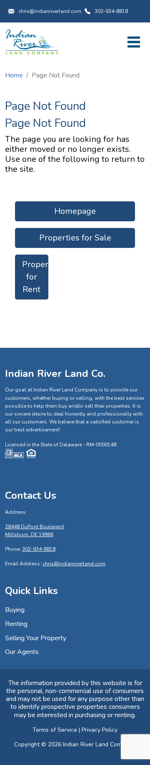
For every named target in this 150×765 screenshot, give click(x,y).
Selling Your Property (35, 638)
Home (14, 75)
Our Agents (22, 651)
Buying (15, 609)
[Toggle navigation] (133, 42)
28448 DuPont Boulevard (34, 526)
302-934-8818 (111, 11)
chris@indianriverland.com (49, 11)
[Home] (32, 41)
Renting (16, 624)
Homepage (75, 211)
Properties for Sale (75, 237)
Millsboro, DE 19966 (29, 534)
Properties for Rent (35, 277)
